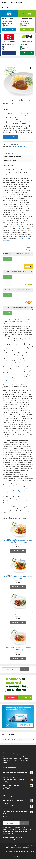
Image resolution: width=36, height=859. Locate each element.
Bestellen (7, 258)
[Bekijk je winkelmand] (33, 2)
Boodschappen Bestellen (13, 3)
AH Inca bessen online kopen (22, 381)
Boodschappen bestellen (10, 846)
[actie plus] (18, 699)
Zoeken (24, 669)
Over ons (4, 851)
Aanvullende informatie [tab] (12, 156)
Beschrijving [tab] (8, 153)
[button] (30, 68)
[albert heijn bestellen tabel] (18, 727)
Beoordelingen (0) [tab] (10, 160)
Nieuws (10, 851)
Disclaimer (22, 851)
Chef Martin (8, 148)
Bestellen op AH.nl (10, 137)
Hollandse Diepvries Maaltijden (17, 146)
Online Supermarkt (23, 846)
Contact (15, 851)
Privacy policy (30, 851)
